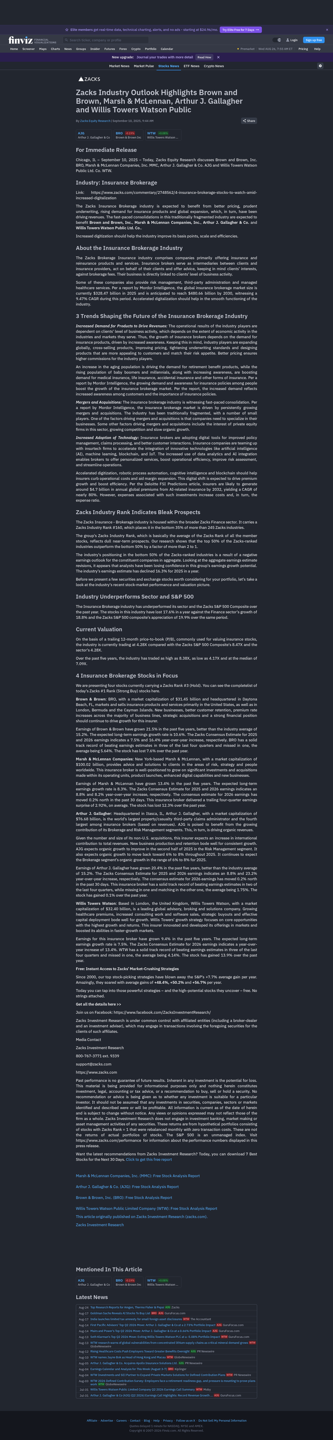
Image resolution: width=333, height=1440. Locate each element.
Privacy (168, 1420)
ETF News (191, 66)
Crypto (135, 49)
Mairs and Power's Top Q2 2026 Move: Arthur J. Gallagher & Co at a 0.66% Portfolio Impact (150, 1331)
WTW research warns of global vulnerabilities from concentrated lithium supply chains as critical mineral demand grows (169, 1342)
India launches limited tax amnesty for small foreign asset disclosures (136, 1319)
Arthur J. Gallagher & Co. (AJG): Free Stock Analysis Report (127, 1186)
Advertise (107, 1420)
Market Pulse (144, 66)
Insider (95, 49)
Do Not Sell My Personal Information (222, 1420)
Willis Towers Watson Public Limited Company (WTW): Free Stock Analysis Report (146, 1208)
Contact (135, 1420)
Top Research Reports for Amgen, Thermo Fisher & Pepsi (127, 1307)
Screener (28, 49)
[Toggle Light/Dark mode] (277, 39)
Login (294, 40)
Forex (123, 49)
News (68, 49)
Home (14, 49)
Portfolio (150, 49)
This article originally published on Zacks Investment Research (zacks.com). (142, 1216)
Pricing (303, 49)
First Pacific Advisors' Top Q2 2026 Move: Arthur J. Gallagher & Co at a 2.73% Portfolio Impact (152, 1325)
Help (317, 49)
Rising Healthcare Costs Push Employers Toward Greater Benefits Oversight (140, 1351)
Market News (119, 66)
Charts (55, 49)
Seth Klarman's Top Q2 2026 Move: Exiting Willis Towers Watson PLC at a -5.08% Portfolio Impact (155, 1337)
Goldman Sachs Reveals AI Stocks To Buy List (120, 1313)
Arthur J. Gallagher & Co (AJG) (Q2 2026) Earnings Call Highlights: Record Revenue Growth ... (151, 1395)
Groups (81, 49)
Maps (42, 49)
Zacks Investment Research (100, 1224)
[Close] (327, 29)
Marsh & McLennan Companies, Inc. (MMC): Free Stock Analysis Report (138, 1175)
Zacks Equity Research (95, 121)
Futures (109, 49)
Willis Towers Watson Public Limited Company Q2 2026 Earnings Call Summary (142, 1389)
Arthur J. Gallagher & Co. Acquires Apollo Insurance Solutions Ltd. (134, 1363)
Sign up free (314, 40)
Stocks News (168, 66)
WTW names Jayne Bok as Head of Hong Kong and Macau (128, 1357)
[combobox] (106, 40)
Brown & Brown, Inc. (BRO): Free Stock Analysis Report (124, 1197)
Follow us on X (185, 1420)
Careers (121, 1420)
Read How (204, 57)
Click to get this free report (149, 1159)
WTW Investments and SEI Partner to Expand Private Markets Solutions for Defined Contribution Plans (157, 1375)
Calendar (167, 49)
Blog (147, 1420)
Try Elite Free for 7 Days (238, 30)
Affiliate (92, 1420)
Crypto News (214, 66)
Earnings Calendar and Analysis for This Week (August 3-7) (128, 1369)
